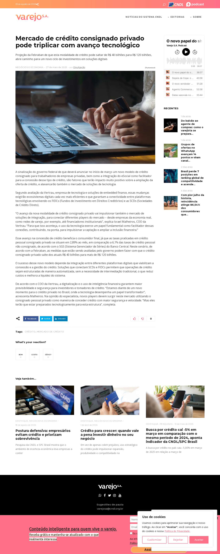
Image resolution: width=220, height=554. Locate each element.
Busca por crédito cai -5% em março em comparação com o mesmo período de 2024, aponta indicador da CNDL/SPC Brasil (174, 436)
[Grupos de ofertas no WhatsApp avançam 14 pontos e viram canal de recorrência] (171, 150)
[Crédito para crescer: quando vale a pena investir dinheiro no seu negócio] (110, 400)
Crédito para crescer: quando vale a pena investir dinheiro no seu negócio (110, 435)
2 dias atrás (186, 167)
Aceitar (199, 539)
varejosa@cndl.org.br (110, 508)
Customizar (154, 539)
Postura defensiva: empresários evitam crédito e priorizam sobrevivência (42, 435)
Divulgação (79, 67)
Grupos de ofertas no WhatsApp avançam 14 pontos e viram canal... (190, 152)
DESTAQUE (21, 421)
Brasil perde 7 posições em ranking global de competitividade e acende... (192, 178)
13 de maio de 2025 (184, 424)
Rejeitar (178, 539)
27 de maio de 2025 (56, 67)
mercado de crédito (50, 331)
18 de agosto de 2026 (25, 425)
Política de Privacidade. (177, 531)
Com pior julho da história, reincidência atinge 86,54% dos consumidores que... (192, 204)
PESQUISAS (166, 424)
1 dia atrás (186, 116)
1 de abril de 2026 (89, 425)
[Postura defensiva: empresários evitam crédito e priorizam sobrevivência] (44, 400)
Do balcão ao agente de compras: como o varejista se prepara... (192, 127)
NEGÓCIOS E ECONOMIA (29, 67)
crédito (30, 331)
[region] (175, 529)
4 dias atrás (186, 190)
